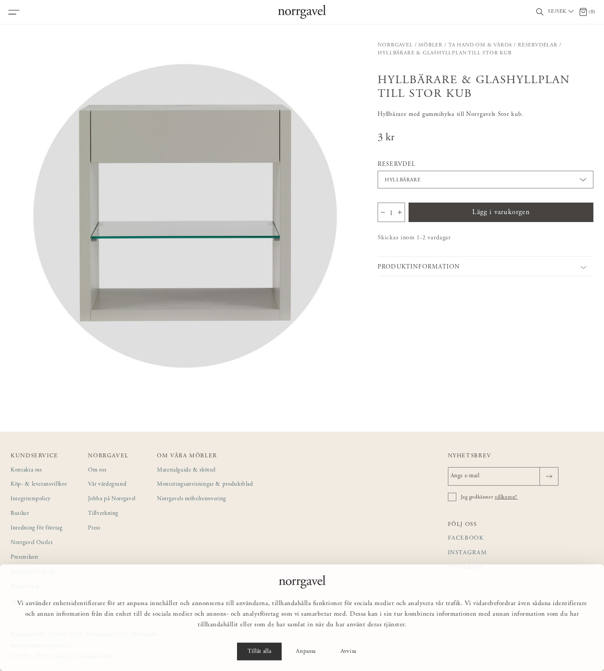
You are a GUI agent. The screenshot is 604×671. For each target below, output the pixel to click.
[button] (184, 214)
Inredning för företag (37, 528)
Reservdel (396, 164)
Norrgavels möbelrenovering (191, 499)
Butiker (20, 514)
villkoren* (506, 497)
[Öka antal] (400, 212)
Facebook (466, 538)
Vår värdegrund (107, 484)
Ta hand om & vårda (480, 45)
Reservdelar (538, 45)
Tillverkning (103, 514)
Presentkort (24, 557)
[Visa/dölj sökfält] (540, 12)
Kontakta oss (26, 470)
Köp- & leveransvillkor (39, 484)
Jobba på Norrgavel (112, 499)
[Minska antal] (383, 212)
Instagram (467, 553)
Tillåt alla (259, 651)
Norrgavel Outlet (32, 543)
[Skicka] (548, 476)
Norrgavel (395, 45)
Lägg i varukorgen (500, 212)
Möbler (430, 45)
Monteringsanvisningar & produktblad (205, 484)
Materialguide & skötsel (186, 470)
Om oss (97, 470)
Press (94, 528)
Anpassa (306, 651)
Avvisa (348, 651)
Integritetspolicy (31, 499)
